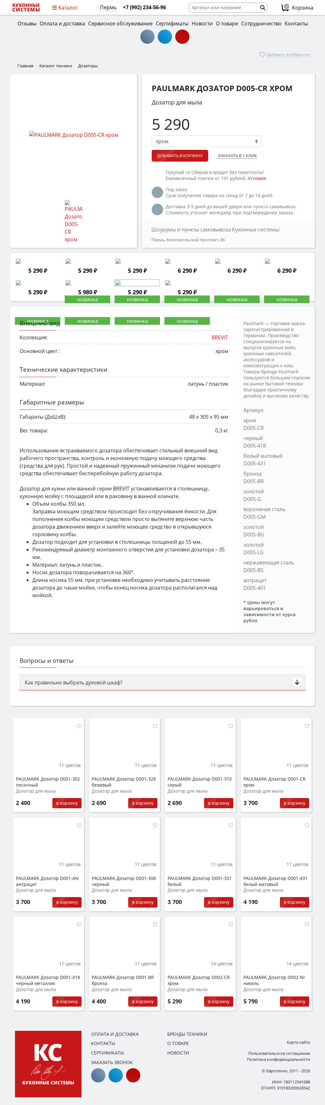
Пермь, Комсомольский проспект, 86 (188, 240)
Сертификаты (107, 1053)
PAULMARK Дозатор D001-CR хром (274, 782)
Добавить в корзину (180, 155)
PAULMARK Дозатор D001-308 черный (124, 881)
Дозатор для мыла (36, 791)
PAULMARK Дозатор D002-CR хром (199, 980)
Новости (178, 1053)
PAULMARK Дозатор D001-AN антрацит (47, 881)
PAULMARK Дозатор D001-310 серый (200, 782)
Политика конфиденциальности (278, 1059)
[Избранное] (79, 726)
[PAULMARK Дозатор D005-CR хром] (74, 134)
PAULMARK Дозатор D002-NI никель (274, 980)
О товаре (178, 1043)
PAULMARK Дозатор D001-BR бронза (123, 980)
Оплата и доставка (115, 1034)
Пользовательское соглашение (279, 1053)
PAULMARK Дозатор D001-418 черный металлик (48, 980)
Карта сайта (298, 1042)
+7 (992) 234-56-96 (144, 7)
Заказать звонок (112, 1062)
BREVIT (220, 337)
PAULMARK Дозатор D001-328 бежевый (124, 782)
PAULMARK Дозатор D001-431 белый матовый (275, 881)
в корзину (67, 803)
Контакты (103, 1043)
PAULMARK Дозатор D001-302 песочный (48, 782)
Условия (257, 178)
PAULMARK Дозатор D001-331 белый (200, 881)
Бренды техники (187, 1034)
